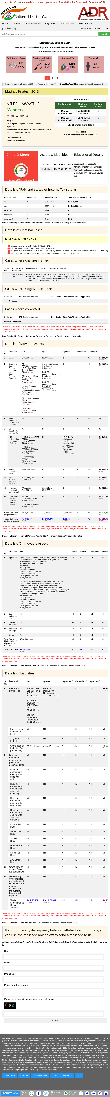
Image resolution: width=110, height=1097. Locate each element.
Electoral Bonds (85, 23)
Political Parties (67, 23)
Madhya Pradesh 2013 (23, 84)
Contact (54, 1075)
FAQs (79, 1075)
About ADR (86, 28)
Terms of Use (67, 1075)
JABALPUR (41, 84)
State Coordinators (40, 1075)
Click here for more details (81, 125)
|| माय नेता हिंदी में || (9, 28)
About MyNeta (101, 28)
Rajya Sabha (50, 23)
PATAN (53, 84)
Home (5, 23)
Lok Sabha (16, 23)
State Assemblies (33, 23)
